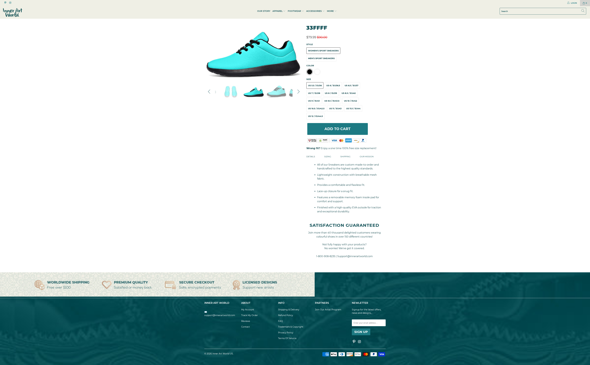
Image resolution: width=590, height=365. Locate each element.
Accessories (314, 11)
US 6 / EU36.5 (333, 85)
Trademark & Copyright (290, 326)
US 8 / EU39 (331, 93)
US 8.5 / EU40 (349, 93)
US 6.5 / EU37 (351, 85)
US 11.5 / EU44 (353, 108)
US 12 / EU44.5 (315, 116)
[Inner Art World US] (48, 12)
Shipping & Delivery (288, 309)
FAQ (280, 321)
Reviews (245, 321)
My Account (247, 309)
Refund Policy (285, 315)
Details (310, 156)
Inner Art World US (222, 353)
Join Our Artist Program (328, 309)
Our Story (263, 11)
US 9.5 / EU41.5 (331, 101)
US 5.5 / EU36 (315, 85)
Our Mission (367, 156)
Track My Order (249, 315)
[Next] (298, 52)
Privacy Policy (285, 332)
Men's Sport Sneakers (321, 58)
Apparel (277, 11)
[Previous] (209, 52)
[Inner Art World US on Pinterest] (5, 3)
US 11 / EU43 (335, 108)
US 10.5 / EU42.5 (316, 108)
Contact (245, 326)
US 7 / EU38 (314, 93)
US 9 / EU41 (314, 101)
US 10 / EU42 (350, 101)
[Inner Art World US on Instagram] (10, 3)
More (330, 11)
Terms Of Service (287, 338)
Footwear (294, 11)
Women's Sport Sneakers (323, 50)
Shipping (345, 156)
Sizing (327, 156)
